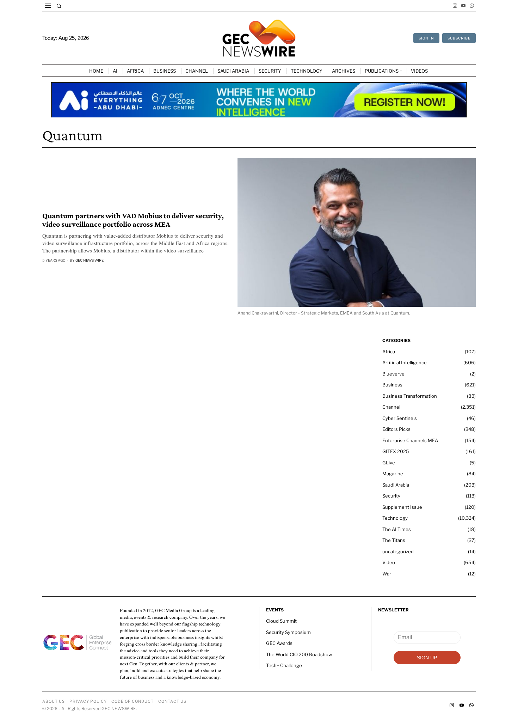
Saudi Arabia (395, 485)
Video (388, 562)
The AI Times (396, 529)
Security (391, 496)
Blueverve (393, 374)
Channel (391, 407)
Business (392, 385)
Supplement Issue (402, 507)
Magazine (392, 473)
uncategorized (398, 551)
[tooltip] (455, 6)
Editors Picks (396, 429)
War (386, 573)
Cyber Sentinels (399, 418)
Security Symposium (288, 632)
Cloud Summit (281, 621)
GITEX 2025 (395, 451)
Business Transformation (409, 396)
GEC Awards (279, 643)
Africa (388, 351)
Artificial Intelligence (404, 362)
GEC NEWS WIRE (89, 260)
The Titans (393, 540)
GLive (388, 462)
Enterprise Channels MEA (410, 440)
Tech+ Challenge (284, 665)
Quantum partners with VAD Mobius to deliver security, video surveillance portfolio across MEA (133, 220)
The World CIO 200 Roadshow (299, 654)
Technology (395, 518)
